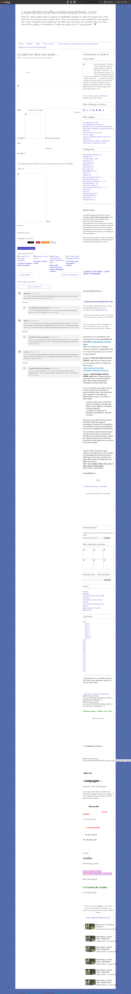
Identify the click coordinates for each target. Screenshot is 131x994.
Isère (105, 464)
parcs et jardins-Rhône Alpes (99, 310)
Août (86, 624)
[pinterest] (74, 2)
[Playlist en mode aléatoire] (86, 933)
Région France (87, 610)
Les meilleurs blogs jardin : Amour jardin (95, 486)
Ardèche (94, 464)
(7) (90, 185)
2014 (84, 663)
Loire (110, 464)
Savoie (89, 466)
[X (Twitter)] (71, 2)
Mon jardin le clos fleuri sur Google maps (96, 694)
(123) (89, 163)
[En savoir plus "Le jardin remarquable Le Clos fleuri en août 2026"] (108, 554)
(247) (87, 157)
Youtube (85, 592)
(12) (94, 181)
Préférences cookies (108, 993)
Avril (86, 632)
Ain (89, 464)
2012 (84, 667)
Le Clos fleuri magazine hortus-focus (93, 604)
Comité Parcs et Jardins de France (92, 600)
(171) (88, 161)
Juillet (86, 626)
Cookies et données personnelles (94, 993)
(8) (90, 183)
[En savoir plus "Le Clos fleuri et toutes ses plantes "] (88, 554)
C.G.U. (82, 993)
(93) (88, 165)
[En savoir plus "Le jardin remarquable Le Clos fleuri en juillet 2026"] (108, 564)
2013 (84, 665)
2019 (84, 652)
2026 (84, 622)
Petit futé (85, 602)
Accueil (21, 44)
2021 (84, 648)
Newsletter (29, 44)
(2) (86, 191)
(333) (92, 155)
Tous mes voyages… (49, 44)
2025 (84, 640)
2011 (84, 669)
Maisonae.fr (86, 594)
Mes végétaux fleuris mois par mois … (94, 124)
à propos (26, 233)
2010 (84, 671)
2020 (84, 650)
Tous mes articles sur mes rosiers (92, 133)
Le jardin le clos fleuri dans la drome (93, 596)
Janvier (87, 638)
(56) (88, 169)
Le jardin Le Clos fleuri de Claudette (34, 993)
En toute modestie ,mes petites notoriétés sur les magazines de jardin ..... (79, 44)
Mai (86, 630)
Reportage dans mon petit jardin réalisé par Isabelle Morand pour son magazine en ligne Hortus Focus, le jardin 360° (98, 129)
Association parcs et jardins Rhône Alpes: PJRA (98, 301)
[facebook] (67, 2)
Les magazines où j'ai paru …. (92, 122)
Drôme (100, 464)
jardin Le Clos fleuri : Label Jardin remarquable (96, 272)
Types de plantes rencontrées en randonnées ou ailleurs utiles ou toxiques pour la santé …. (96, 142)
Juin (86, 628)
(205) (90, 159)
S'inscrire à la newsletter (26, 248)
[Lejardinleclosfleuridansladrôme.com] (88, 68)
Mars (86, 634)
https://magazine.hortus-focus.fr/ (98, 918)
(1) (90, 193)
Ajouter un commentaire (34, 286)
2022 (84, 646)
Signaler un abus (73, 993)
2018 (84, 654)
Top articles (59, 993)
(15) (90, 179)
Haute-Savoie (98, 466)
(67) (88, 167)
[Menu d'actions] (86, 944)
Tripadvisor (86, 598)
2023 (84, 644)
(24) (86, 173)
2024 (84, 642)
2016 (84, 658)
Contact (38, 44)
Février (87, 636)
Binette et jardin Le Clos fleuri (92, 608)
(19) (92, 177)
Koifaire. (85, 606)
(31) (90, 171)
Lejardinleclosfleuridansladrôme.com (58, 12)
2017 (84, 656)
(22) (87, 175)
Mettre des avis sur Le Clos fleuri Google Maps (32, 47)
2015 (84, 661)
